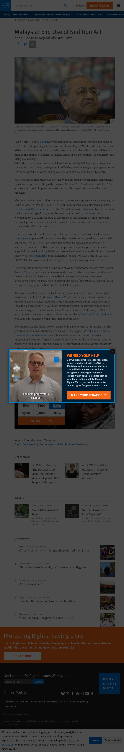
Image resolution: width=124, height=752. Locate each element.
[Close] (112, 351)
